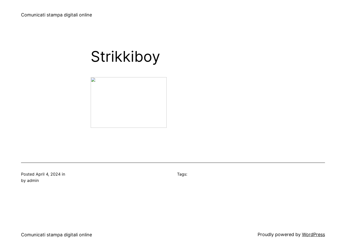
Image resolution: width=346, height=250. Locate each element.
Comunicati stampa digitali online (56, 14)
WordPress (313, 234)
